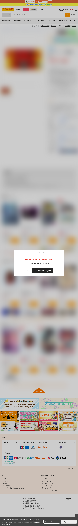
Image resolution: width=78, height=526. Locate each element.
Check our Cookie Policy (51, 522)
